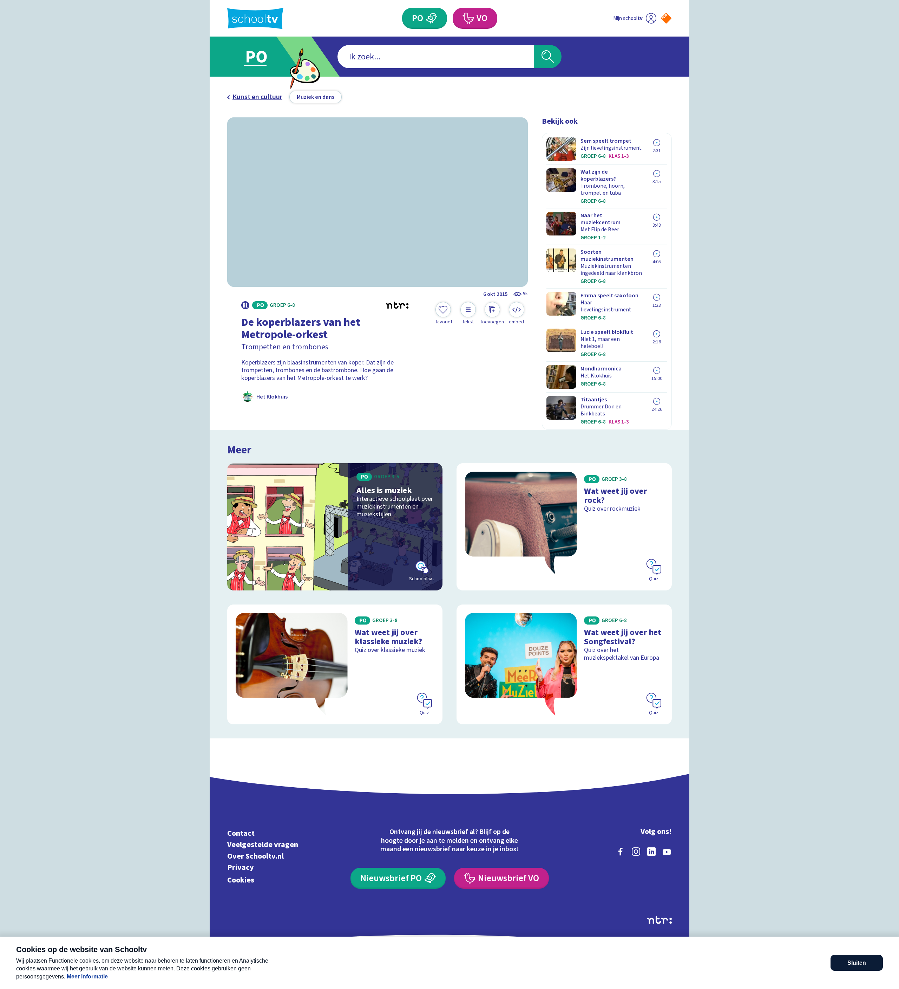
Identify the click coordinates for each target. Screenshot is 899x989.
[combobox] (435, 56)
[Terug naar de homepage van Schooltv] (255, 18)
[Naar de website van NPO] (666, 18)
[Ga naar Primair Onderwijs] (262, 57)
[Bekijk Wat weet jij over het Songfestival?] (564, 664)
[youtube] (667, 851)
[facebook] (620, 851)
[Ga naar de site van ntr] (659, 920)
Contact (241, 833)
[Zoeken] (548, 56)
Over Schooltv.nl (255, 856)
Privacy (240, 867)
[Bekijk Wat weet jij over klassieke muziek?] (334, 664)
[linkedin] (651, 851)
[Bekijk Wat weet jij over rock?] (564, 526)
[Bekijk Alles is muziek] (334, 526)
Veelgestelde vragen (262, 844)
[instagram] (636, 851)
